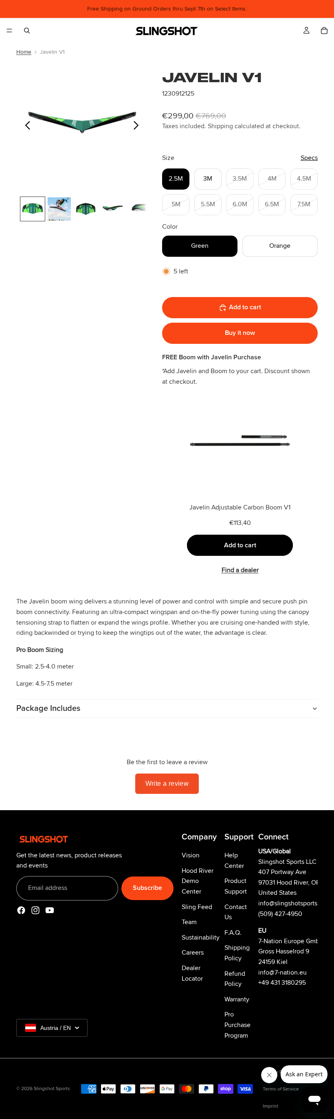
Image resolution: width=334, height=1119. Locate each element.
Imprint (270, 1106)
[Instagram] (35, 910)
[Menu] (9, 30)
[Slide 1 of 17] (32, 209)
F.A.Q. (233, 933)
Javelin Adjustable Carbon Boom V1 (239, 507)
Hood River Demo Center (197, 881)
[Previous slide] (25, 127)
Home (23, 51)
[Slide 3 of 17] (85, 209)
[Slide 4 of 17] (112, 209)
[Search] (27, 30)
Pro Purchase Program (237, 1025)
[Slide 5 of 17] (139, 209)
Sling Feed (197, 907)
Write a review (167, 783)
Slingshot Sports (52, 1089)
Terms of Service (281, 1089)
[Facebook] (21, 910)
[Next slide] (138, 127)
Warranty (236, 999)
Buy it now (240, 333)
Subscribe (147, 888)
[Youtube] (50, 910)
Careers (193, 953)
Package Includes (48, 708)
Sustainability (201, 937)
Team (189, 922)
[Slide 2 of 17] (59, 209)
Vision (191, 855)
